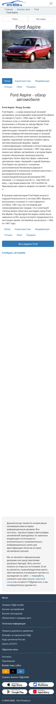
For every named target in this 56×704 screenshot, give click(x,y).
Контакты (6, 656)
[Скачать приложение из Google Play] (14, 691)
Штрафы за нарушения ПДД (16, 635)
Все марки (41, 18)
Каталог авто (23, 9)
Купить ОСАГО (9, 643)
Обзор (7, 80)
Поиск (15, 18)
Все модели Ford (28, 244)
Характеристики (23, 80)
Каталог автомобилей (13, 609)
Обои (19, 86)
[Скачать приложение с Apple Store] (14, 684)
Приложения (8, 661)
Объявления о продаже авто (16, 617)
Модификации (42, 80)
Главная (9, 9)
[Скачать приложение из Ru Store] (41, 684)
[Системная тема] (20, 671)
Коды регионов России (13, 639)
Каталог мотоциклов (12, 613)
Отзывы (8, 86)
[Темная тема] (13, 671)
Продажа (31, 86)
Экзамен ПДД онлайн (13, 604)
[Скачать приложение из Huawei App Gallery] (41, 691)
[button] (6, 49)
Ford (36, 9)
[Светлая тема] (6, 671)
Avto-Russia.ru (23, 700)
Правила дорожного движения (17, 630)
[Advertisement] (28, 386)
